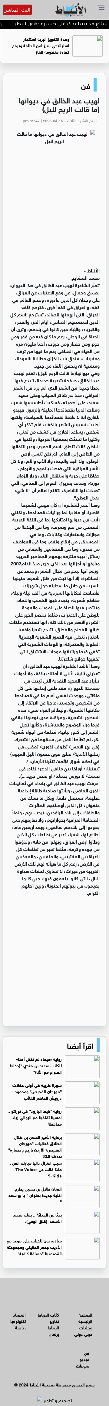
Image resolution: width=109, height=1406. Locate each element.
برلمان (54, 1333)
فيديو (84, 1359)
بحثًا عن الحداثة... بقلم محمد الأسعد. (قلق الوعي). (37, 1217)
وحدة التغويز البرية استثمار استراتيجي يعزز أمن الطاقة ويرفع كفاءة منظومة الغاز (40, 45)
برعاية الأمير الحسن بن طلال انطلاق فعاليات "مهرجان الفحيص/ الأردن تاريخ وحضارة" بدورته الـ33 (35, 1146)
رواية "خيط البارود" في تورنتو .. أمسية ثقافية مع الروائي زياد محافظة (35, 1117)
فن (86, 85)
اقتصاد (19, 1314)
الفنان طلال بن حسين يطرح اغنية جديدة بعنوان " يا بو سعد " (35, 1194)
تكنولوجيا (18, 1321)
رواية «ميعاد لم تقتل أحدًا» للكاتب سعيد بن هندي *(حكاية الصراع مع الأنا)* (36, 1065)
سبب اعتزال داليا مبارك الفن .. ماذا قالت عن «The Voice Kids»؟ (35, 1169)
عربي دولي (83, 1333)
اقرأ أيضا (80, 1045)
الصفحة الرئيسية (85, 1317)
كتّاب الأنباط (48, 1314)
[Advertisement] (54, 208)
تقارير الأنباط (53, 1324)
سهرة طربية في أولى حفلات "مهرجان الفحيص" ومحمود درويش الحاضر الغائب (37, 1091)
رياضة (20, 1327)
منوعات (82, 1365)
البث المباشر (17, 10)
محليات (85, 1327)
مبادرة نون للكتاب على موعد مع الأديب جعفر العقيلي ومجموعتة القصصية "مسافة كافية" (34, 1246)
